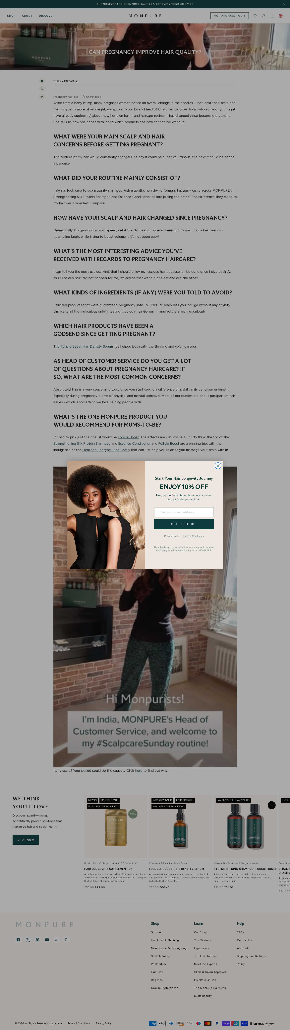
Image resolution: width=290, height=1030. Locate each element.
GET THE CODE (184, 524)
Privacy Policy (171, 536)
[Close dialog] (218, 466)
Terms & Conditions (193, 536)
